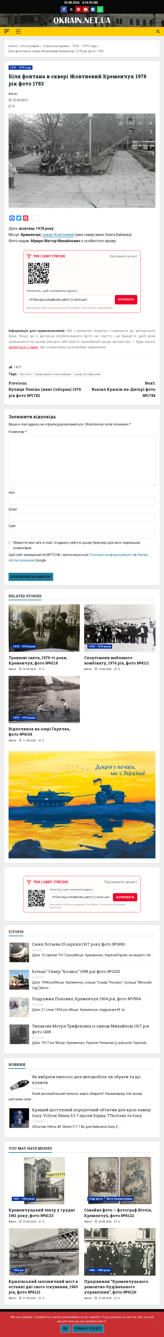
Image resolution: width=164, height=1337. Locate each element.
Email (13, 509)
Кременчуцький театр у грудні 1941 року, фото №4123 (42, 1212)
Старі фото (96, 1198)
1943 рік (18, 1270)
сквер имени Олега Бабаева (53, 374)
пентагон (25, 374)
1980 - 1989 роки (99, 1270)
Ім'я (12, 493)
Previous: (45, 389)
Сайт (12, 526)
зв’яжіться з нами (23, 347)
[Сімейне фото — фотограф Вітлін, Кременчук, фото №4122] (119, 1180)
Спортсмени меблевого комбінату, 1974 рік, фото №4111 (116, 660)
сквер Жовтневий (58, 234)
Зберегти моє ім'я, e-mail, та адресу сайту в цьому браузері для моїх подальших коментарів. (76, 545)
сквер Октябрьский (87, 374)
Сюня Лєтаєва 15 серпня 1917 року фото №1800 (78, 944)
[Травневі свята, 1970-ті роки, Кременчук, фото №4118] (44, 628)
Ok (65, 1329)
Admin (13, 94)
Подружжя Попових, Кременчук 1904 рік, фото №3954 (86, 998)
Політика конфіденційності (110, 555)
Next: (123, 389)
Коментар (18, 432)
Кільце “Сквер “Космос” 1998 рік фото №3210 (76, 971)
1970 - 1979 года (20, 67)
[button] (6, 31)
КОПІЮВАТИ (126, 299)
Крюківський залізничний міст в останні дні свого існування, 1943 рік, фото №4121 (43, 1287)
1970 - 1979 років (24, 646)
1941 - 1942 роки (24, 1198)
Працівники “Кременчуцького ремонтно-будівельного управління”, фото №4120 (116, 1287)
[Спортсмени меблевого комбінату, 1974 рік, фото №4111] (119, 628)
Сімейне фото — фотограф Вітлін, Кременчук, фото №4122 (118, 1212)
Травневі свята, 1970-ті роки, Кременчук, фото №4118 (38, 660)
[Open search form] (158, 31)
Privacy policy (87, 1329)
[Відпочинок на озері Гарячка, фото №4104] (44, 699)
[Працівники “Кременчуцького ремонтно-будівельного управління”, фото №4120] (119, 1252)
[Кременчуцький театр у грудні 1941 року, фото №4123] (44, 1180)
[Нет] (159, 1324)
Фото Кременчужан (119, 1198)
